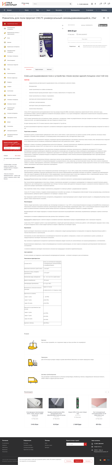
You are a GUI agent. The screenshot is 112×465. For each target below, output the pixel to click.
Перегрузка (44, 357)
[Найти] (70, 3)
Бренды (47, 447)
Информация (27, 440)
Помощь (26, 443)
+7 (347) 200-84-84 (83, 4)
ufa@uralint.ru (98, 446)
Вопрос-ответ (48, 445)
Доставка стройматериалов (48, 374)
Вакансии (4, 449)
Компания (5, 440)
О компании (5, 443)
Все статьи (17, 155)
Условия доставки (28, 447)
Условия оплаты (28, 445)
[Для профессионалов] (95, 4)
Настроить (88, 461)
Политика (4, 451)
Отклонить (68, 461)
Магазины (5, 447)
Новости (4, 445)
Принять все (78, 461)
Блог (46, 443)
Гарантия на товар (28, 449)
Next (108, 392)
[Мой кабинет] (92, 4)
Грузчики (43, 340)
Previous (106, 392)
